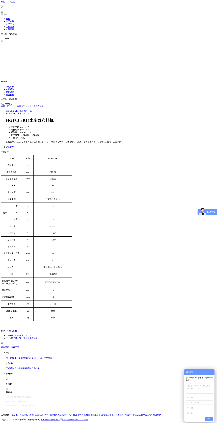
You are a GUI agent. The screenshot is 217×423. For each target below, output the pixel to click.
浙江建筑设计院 (140, 415)
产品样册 (10, 95)
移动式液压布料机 (36, 106)
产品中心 (10, 24)
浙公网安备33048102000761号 (75, 419)
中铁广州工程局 (117, 415)
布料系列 (10, 89)
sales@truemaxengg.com (18, 401)
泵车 (71, 415)
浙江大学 (128, 415)
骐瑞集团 (39, 415)
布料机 (46, 415)
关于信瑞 (10, 21)
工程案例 (10, 27)
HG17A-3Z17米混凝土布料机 (25, 338)
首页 (8, 19)
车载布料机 (12, 331)
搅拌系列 (10, 92)
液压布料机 (29, 415)
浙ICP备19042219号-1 (50, 419)
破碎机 (65, 415)
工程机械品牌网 (154, 415)
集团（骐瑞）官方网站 (42, 358)
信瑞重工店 (95, 415)
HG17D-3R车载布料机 (22, 335)
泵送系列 (10, 87)
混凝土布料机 (18, 415)
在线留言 (10, 29)
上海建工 (105, 415)
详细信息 (10, 147)
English (13, 2)
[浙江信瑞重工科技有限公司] (2, 12)
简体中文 (5, 2)
